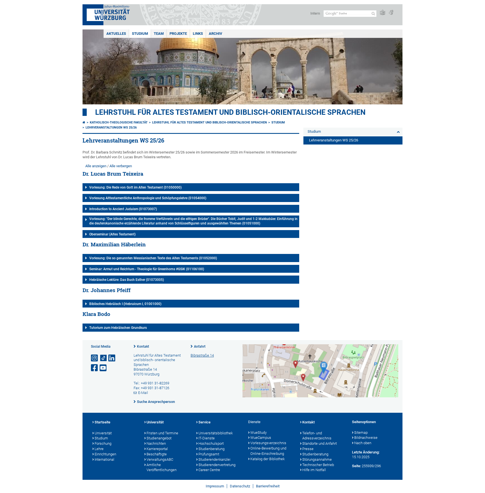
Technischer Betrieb (318, 465)
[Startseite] (84, 122)
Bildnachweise (366, 437)
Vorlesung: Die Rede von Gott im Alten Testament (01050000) (135, 187)
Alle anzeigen (95, 166)
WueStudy (258, 432)
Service (204, 422)
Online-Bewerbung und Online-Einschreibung (268, 451)
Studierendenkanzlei (214, 459)
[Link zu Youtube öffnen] (103, 368)
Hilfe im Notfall (314, 470)
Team (159, 33)
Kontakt (143, 346)
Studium (140, 33)
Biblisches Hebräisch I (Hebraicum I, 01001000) (125, 304)
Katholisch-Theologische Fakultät (119, 122)
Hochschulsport (211, 443)
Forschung (103, 443)
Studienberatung (211, 449)
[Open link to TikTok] (103, 358)
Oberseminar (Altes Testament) (112, 234)
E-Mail (143, 393)
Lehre (99, 449)
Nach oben (362, 443)
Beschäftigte (157, 454)
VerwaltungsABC (160, 459)
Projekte (178, 33)
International (104, 459)
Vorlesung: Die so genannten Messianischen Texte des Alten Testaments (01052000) (153, 258)
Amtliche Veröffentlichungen (162, 467)
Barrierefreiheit (268, 486)
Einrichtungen (105, 454)
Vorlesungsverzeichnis (268, 443)
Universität (103, 433)
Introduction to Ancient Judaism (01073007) (123, 209)
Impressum (215, 486)
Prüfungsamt (208, 454)
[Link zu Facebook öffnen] (95, 368)
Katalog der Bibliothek (267, 459)
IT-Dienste (206, 438)
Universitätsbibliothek (215, 433)
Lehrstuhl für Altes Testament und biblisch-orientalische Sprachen (230, 112)
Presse (308, 449)
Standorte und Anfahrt (319, 443)
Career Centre (209, 470)
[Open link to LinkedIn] (112, 358)
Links (198, 33)
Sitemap (361, 432)
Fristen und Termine (162, 433)
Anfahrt (199, 346)
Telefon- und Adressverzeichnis (316, 436)
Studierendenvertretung (216, 465)
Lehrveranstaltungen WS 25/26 (111, 127)
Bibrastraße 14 (202, 355)
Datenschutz (240, 486)
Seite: (356, 466)
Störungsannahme (317, 459)
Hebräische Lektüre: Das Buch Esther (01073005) (126, 280)
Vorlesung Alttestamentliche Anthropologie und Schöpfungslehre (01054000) (147, 198)
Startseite (102, 422)
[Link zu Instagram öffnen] (95, 358)
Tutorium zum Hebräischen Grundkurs (118, 328)
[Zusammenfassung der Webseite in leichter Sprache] (382, 13)
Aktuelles (116, 33)
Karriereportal (157, 449)
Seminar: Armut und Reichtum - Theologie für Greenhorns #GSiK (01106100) (146, 269)
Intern (315, 13)
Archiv (215, 33)
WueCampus (260, 437)
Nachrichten (156, 443)
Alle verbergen (120, 166)
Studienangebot (159, 438)
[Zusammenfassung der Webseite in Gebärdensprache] (391, 13)
